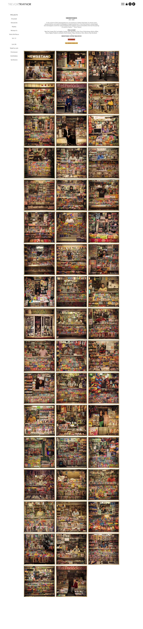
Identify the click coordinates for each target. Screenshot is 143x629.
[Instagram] (130, 4)
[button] (122, 4)
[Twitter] (133, 4)
